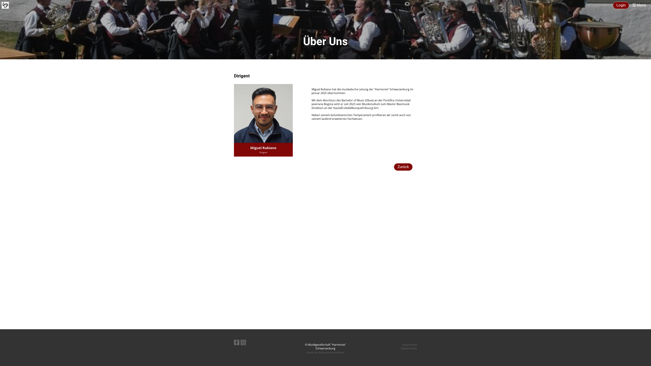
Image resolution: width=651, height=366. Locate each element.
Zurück (403, 167)
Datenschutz (409, 348)
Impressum (409, 345)
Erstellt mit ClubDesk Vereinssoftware (325, 352)
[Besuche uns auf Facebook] (236, 343)
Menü (641, 5)
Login (621, 5)
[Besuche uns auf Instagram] (243, 343)
